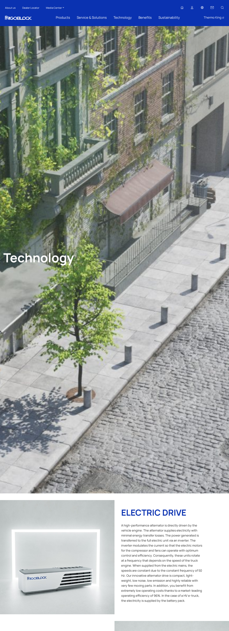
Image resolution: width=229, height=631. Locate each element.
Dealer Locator (30, 7)
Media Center (54, 7)
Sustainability (169, 17)
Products (63, 17)
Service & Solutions (92, 17)
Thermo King (212, 17)
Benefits (145, 17)
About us (10, 7)
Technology (122, 17)
